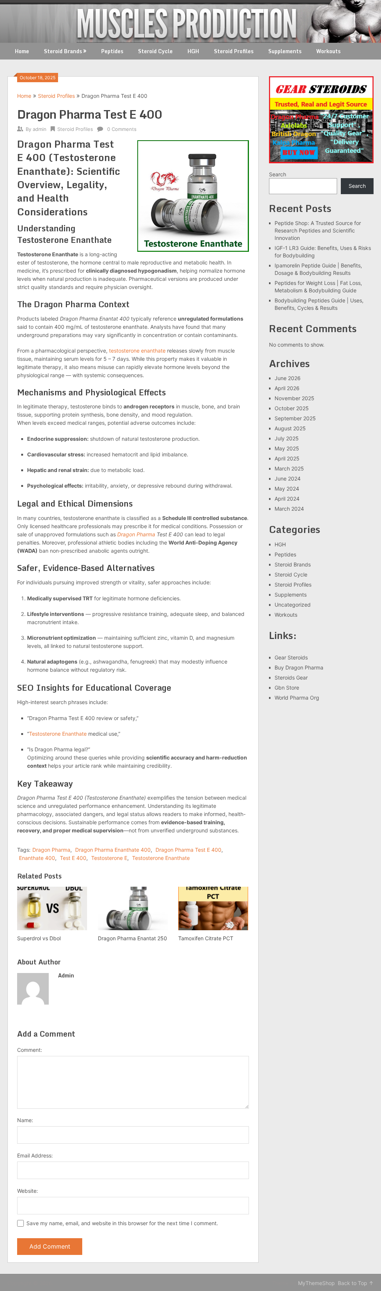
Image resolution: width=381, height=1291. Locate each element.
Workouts (328, 51)
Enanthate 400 (37, 858)
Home (22, 51)
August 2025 (290, 428)
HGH (193, 51)
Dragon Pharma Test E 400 (188, 850)
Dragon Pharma (136, 534)
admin (40, 129)
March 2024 (289, 508)
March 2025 (289, 468)
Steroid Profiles (233, 51)
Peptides (112, 51)
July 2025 (287, 438)
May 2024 (287, 488)
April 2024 (287, 498)
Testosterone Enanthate (58, 733)
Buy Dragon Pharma (299, 667)
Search (277, 174)
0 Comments (122, 129)
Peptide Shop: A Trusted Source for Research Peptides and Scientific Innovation (318, 230)
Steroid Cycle (155, 51)
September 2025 (295, 418)
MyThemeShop (316, 1283)
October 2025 (292, 408)
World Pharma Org (297, 697)
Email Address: (35, 1155)
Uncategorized (293, 604)
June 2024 (288, 478)
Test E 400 (73, 858)
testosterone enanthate (137, 350)
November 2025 (294, 398)
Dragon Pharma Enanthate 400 (113, 850)
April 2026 (287, 388)
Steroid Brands (63, 51)
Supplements (284, 51)
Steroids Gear (291, 677)
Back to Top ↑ (356, 1283)
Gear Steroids (291, 657)
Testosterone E (109, 858)
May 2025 (287, 448)
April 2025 (287, 458)
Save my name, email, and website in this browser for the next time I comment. (122, 1223)
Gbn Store (287, 687)
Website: (27, 1191)
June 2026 (288, 378)
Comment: (29, 1050)
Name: (25, 1120)
